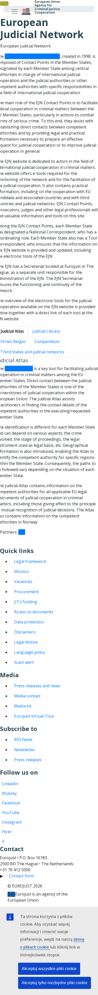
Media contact (27, 696)
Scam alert (24, 662)
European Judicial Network (30, 56)
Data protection (29, 622)
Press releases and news (37, 686)
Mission (21, 571)
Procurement (26, 591)
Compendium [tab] (47, 341)
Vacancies (23, 581)
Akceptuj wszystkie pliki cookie (49, 968)
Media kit (22, 706)
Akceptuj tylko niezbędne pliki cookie (54, 983)
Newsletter (24, 749)
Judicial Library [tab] (46, 331)
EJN (21, 532)
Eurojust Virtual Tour (34, 716)
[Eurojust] (26, 12)
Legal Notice (26, 642)
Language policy (29, 652)
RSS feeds (23, 739)
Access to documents (33, 612)
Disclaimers (25, 632)
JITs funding (25, 602)
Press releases (27, 760)
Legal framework (30, 561)
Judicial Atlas (16, 368)
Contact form (21, 876)
